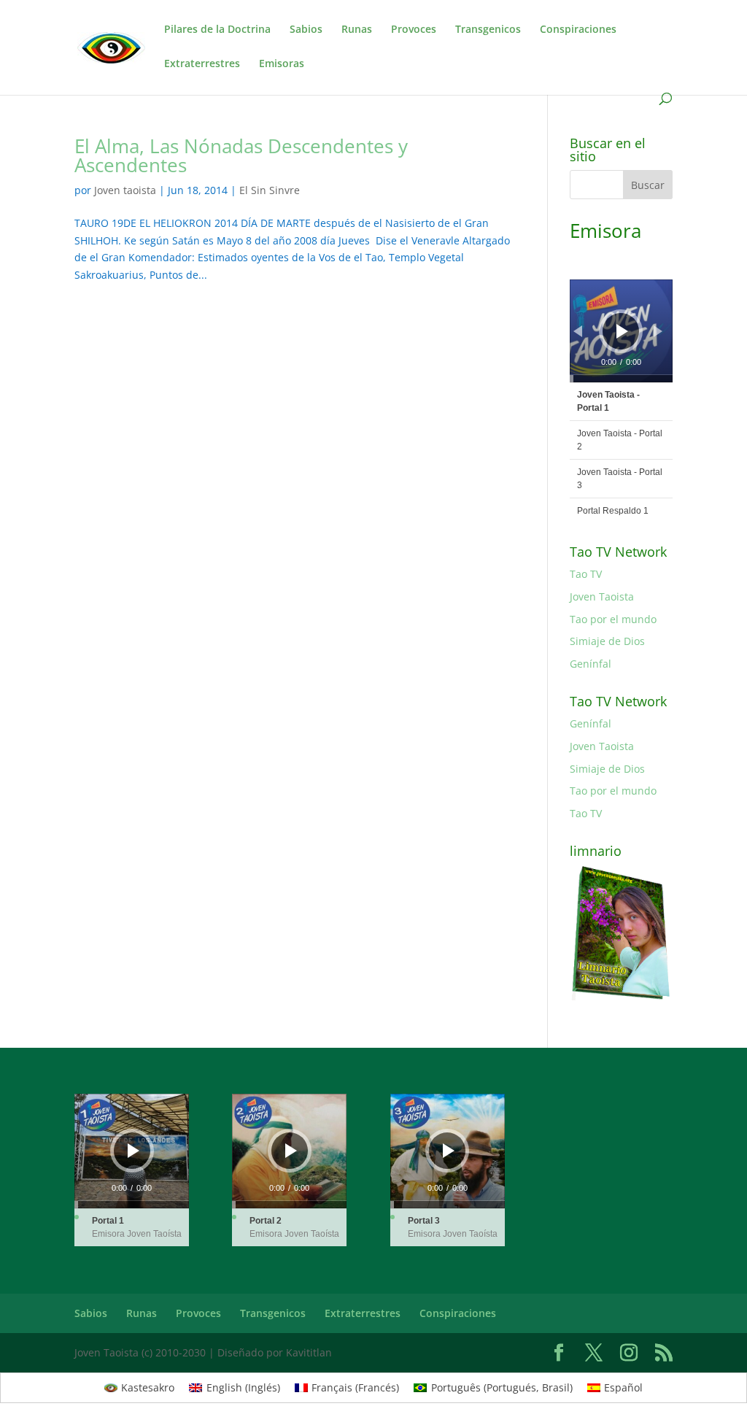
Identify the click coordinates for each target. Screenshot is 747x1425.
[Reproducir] (622, 331)
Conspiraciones (578, 30)
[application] (621, 330)
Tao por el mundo (613, 619)
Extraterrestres (202, 64)
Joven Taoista (602, 596)
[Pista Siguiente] (658, 331)
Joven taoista (125, 190)
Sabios (306, 30)
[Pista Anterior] (577, 331)
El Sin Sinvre (269, 190)
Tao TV (586, 574)
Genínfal (590, 664)
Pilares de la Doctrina (217, 30)
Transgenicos (488, 30)
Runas (356, 30)
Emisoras (281, 64)
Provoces (413, 30)
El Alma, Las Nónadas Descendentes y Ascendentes (241, 155)
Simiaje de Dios (607, 641)
